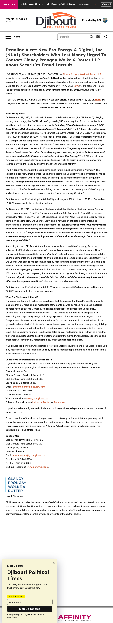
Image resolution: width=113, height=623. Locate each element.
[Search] (91, 36)
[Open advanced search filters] (98, 36)
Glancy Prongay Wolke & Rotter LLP (81, 74)
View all (106, 4)
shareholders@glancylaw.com (29, 386)
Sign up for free (29, 609)
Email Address (16, 596)
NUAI (76, 85)
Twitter (46, 402)
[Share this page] (105, 36)
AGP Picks (9, 4)
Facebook (59, 402)
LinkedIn (37, 402)
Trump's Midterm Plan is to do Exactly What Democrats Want (51, 4)
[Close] (54, 563)
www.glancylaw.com (37, 398)
